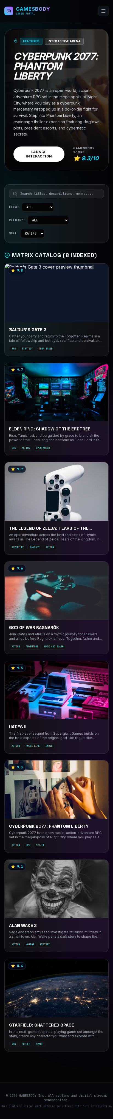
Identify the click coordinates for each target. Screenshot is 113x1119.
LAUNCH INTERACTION (39, 154)
